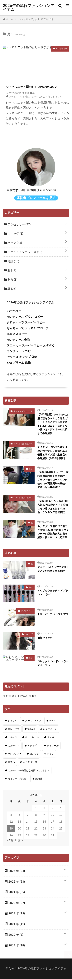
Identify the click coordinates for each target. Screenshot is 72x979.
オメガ (50, 737)
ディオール (53, 745)
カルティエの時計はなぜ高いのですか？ (28, 770)
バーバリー (14, 311)
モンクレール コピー (20, 351)
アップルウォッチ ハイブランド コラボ (52, 593)
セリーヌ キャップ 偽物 (22, 357)
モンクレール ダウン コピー (25, 316)
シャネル (57, 96)
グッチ (50, 754)
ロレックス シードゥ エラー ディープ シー (53, 663)
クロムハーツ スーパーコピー (26, 322)
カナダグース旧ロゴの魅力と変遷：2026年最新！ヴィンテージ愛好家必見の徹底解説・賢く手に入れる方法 (53, 532)
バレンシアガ (15, 754)
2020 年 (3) (15, 934)
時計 (13, 261)
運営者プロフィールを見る (36, 198)
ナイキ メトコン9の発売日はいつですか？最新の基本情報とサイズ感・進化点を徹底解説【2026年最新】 (52, 453)
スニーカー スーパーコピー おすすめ (31, 345)
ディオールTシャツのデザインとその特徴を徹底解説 (53, 569)
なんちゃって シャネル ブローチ (28, 328)
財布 (12, 279)
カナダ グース (30, 762)
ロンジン (34, 754)
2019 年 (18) (16, 945)
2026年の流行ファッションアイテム (28, 7)
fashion (31, 729)
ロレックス (13, 729)
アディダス (33, 745)
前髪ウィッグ (44, 638)
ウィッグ (15, 233)
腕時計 (38, 779)
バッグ (14, 242)
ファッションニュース (24, 252)
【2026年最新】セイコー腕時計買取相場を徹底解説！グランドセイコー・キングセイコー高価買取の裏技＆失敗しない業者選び (53, 480)
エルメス (12, 737)
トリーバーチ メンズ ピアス (53, 614)
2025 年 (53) (16, 881)
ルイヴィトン (50, 729)
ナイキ (52, 720)
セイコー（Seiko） (17, 779)
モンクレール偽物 (18, 339)
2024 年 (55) (16, 892)
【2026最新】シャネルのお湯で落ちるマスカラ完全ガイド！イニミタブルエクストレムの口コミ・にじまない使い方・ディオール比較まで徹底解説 (53, 424)
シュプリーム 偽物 (19, 362)
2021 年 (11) (16, 924)
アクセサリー (19, 224)
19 (11, 828)
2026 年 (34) (16, 871)
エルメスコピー (17, 334)
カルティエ (13, 745)
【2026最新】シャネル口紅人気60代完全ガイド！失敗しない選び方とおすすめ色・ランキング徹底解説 (53, 507)
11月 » (18, 840)
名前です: (13, 190)
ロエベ (11, 762)
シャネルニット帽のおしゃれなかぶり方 (32, 86)
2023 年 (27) (16, 903)
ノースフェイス (33, 720)
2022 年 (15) (16, 913)
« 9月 (10, 840)
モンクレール (32, 737)
